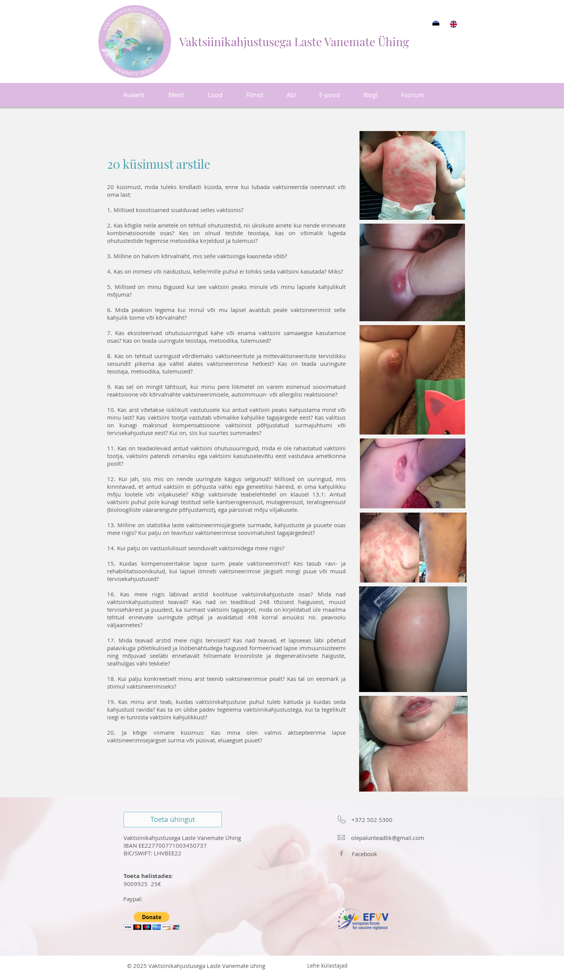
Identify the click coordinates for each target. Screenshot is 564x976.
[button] (152, 921)
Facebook (364, 854)
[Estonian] (435, 24)
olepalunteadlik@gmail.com (387, 838)
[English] (453, 24)
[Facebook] (341, 853)
